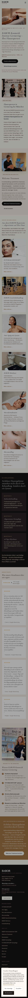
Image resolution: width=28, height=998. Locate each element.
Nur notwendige (8, 988)
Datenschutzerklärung (8, 984)
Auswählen (18, 988)
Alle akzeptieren (9, 993)
